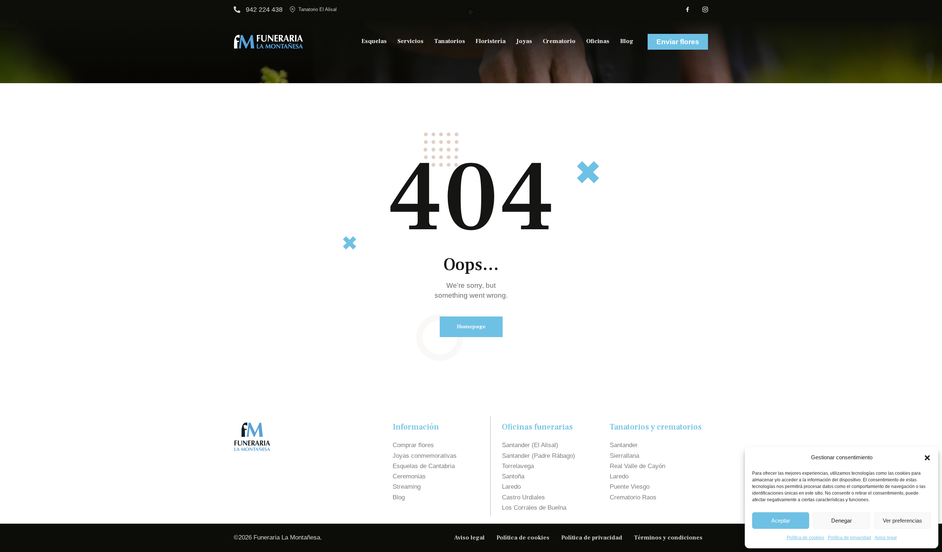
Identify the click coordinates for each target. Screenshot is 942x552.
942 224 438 (264, 9)
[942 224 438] (237, 9)
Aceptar (780, 520)
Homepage (471, 326)
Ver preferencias (902, 520)
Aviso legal (886, 537)
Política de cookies (805, 537)
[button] (927, 457)
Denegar (841, 520)
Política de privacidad (849, 537)
